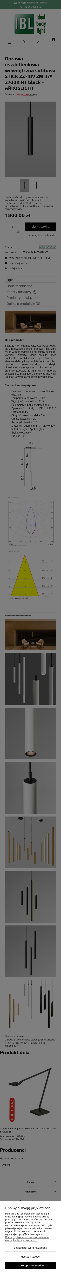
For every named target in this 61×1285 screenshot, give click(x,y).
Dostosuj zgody (30, 1256)
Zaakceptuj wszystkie (30, 1265)
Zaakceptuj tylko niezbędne (30, 1247)
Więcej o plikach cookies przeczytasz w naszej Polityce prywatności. (27, 1239)
